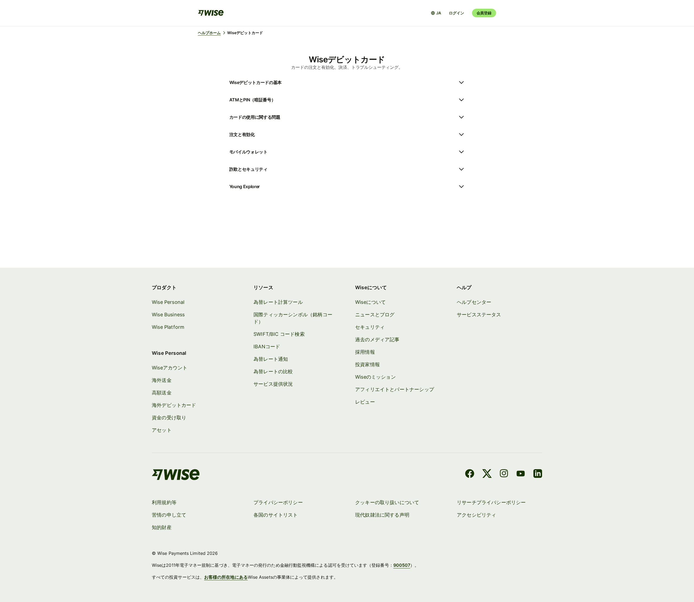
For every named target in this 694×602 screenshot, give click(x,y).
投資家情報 (367, 364)
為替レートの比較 (273, 371)
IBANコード (266, 346)
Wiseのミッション (375, 377)
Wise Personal (168, 302)
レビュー (365, 402)
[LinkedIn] (537, 474)
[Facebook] (469, 474)
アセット (162, 430)
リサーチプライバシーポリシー (491, 502)
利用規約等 (164, 502)
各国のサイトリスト (275, 515)
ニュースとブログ (374, 314)
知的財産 (162, 527)
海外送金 (162, 380)
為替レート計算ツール (278, 302)
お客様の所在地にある (226, 577)
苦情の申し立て (169, 515)
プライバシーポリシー (278, 502)
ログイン (456, 13)
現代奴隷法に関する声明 (382, 515)
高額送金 (162, 392)
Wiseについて (370, 302)
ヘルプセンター (474, 302)
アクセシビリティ (476, 515)
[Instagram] (504, 474)
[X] (487, 474)
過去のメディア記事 (377, 339)
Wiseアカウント (170, 368)
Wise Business (168, 314)
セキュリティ (370, 327)
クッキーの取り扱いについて (387, 502)
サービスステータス (479, 314)
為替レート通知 (270, 359)
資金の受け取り (169, 417)
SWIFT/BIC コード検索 (279, 334)
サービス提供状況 (273, 384)
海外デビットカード (174, 405)
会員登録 (484, 13)
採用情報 (365, 352)
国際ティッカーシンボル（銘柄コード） (292, 318)
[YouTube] (520, 474)
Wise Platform (168, 327)
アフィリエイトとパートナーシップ (394, 389)
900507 (401, 565)
